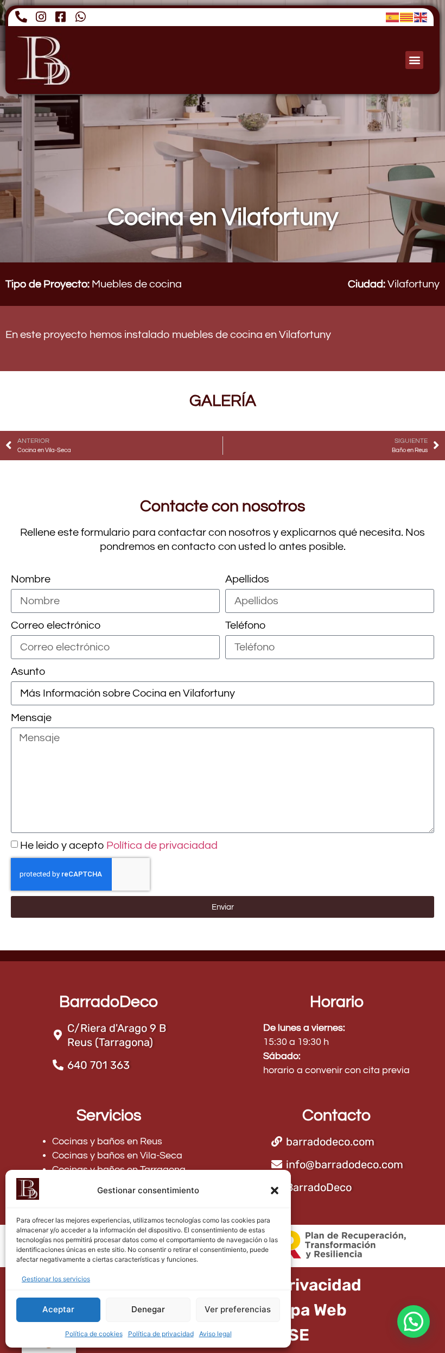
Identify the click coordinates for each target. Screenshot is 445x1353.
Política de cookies (94, 1334)
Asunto (28, 671)
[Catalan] (407, 16)
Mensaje (31, 717)
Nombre (30, 579)
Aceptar (58, 1309)
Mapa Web (307, 1310)
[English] (421, 16)
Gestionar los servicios (56, 1279)
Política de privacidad (161, 1334)
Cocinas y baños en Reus (107, 1141)
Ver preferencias (238, 1309)
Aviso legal (215, 1334)
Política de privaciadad (162, 845)
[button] (274, 1190)
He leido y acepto (119, 845)
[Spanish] (393, 16)
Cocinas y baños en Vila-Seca (117, 1155)
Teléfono (245, 625)
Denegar (148, 1309)
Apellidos (247, 579)
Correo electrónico (55, 625)
